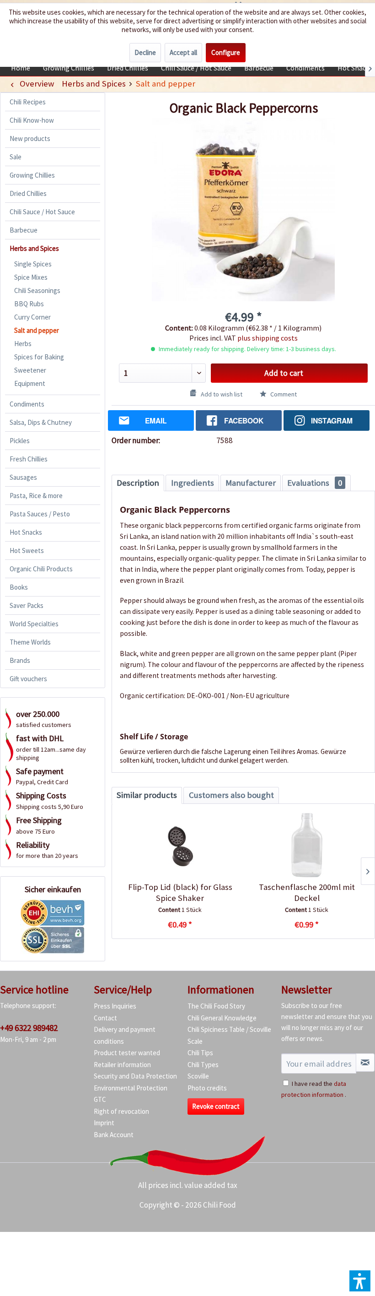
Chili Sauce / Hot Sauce (42, 211)
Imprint (104, 1122)
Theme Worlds (30, 642)
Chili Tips (200, 1052)
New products (30, 138)
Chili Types (203, 1064)
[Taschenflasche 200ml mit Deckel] (306, 845)
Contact (105, 1018)
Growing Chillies (32, 175)
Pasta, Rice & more (36, 495)
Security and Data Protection (135, 1076)
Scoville (198, 1076)
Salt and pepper (36, 330)
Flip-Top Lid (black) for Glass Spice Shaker (180, 892)
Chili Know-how (32, 120)
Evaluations (314, 482)
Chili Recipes (28, 102)
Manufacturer (250, 482)
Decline (145, 52)
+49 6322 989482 (29, 1027)
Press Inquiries (115, 1006)
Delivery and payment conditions (124, 1035)
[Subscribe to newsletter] (365, 1062)
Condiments (27, 404)
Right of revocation (121, 1111)
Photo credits (207, 1088)
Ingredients (192, 482)
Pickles (20, 440)
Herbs (23, 343)
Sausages (23, 477)
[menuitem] (21, 68)
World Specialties (34, 623)
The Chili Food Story (216, 1006)
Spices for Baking (39, 356)
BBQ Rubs (29, 303)
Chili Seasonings (37, 290)
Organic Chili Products (41, 568)
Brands (20, 660)
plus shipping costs (267, 337)
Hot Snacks (26, 532)
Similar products (147, 795)
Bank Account (114, 1134)
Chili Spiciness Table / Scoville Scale (229, 1035)
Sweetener (30, 370)
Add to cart (283, 373)
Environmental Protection (130, 1088)
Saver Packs (26, 605)
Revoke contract (216, 1106)
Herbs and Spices (34, 248)
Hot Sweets (27, 550)
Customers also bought (231, 795)
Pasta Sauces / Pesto (40, 514)
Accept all (183, 52)
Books (19, 587)
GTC (100, 1099)
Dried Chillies (28, 193)
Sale (15, 156)
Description (138, 482)
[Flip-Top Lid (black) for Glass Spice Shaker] (180, 845)
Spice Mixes (31, 277)
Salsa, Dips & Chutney (41, 422)
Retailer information (122, 1064)
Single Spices (33, 264)
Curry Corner (32, 317)
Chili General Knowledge (222, 1018)
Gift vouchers (28, 678)
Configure (225, 52)
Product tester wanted (127, 1052)
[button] (359, 1280)
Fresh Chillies (29, 459)
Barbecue (24, 230)
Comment (283, 394)
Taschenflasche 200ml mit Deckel (307, 892)
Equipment (29, 383)
